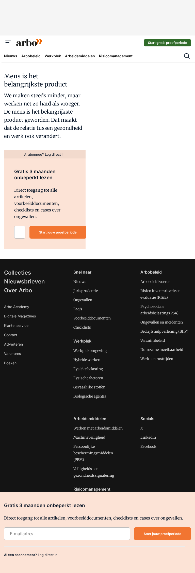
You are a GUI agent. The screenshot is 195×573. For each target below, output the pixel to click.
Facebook (148, 446)
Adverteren (13, 344)
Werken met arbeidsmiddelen (98, 428)
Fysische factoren (88, 378)
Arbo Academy (16, 307)
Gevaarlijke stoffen (89, 387)
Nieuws (79, 281)
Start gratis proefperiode (167, 43)
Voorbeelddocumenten (92, 318)
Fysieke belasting (88, 369)
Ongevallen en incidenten (161, 322)
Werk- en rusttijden (156, 358)
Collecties (17, 272)
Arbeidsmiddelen (89, 418)
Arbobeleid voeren (155, 281)
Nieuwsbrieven (24, 281)
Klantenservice (16, 325)
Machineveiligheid (89, 437)
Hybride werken (86, 359)
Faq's (77, 309)
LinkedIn (148, 437)
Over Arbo (18, 290)
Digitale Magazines (20, 316)
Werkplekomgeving (90, 350)
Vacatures (12, 353)
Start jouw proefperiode (58, 232)
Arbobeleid (151, 272)
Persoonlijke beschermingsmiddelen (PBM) (93, 453)
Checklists (82, 327)
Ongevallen (82, 300)
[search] (187, 56)
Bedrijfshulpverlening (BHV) (164, 331)
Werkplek (82, 341)
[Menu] (8, 43)
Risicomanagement (91, 489)
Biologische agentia (89, 396)
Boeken (10, 363)
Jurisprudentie (85, 291)
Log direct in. (48, 555)
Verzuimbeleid (152, 340)
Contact (10, 335)
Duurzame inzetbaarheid (161, 349)
